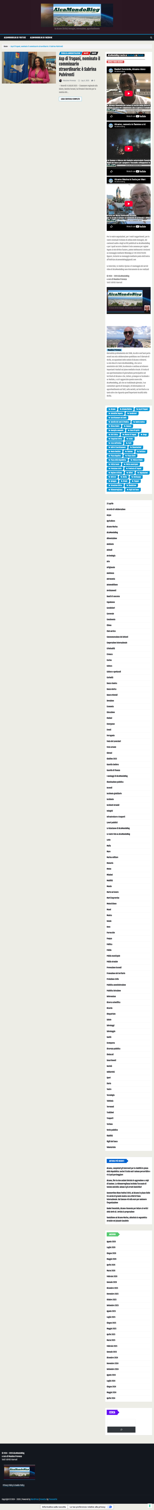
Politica (109, 944)
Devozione (110, 701)
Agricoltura (111, 521)
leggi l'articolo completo (70, 99)
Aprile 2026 (111, 1265)
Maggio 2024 (111, 1392)
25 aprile (110, 503)
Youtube (141, 55)
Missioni (110, 875)
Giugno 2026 (111, 1253)
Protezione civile (116, 468)
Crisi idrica (114, 435)
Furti (129, 443)
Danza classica (112, 683)
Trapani (136, 481)
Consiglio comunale (117, 430)
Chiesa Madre (115, 426)
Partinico (142, 451)
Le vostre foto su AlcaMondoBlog (118, 834)
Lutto (108, 840)
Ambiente (110, 544)
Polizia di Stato (137, 460)
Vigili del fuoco (134, 490)
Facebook (130, 55)
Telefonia (110, 1101)
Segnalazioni (144, 473)
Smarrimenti (111, 1060)
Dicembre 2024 (112, 1357)
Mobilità (110, 880)
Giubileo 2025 (112, 759)
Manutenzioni (136, 447)
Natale (109, 921)
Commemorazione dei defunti (117, 637)
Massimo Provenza (69, 80)
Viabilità (110, 1135)
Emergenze (111, 724)
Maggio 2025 (111, 1328)
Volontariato (111, 1147)
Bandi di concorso (113, 596)
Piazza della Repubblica (118, 460)
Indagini (110, 811)
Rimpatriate (111, 1014)
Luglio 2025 (111, 1317)
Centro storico (140, 422)
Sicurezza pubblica (113, 1048)
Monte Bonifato (116, 451)
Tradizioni (110, 1112)
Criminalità (111, 648)
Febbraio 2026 (112, 1276)
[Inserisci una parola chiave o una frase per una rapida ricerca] (121, 1430)
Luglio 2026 (111, 1247)
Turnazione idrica (116, 485)
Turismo (110, 1124)
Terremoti (110, 1106)
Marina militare (112, 857)
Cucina (109, 660)
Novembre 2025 (113, 1294)
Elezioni (109, 718)
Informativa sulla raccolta (54, 1507)
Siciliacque (137, 477)
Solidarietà (111, 1072)
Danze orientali (112, 695)
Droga (145, 435)
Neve (108, 927)
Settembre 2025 (113, 1305)
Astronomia (111, 579)
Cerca (112, 1412)
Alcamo (113, 409)
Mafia (109, 846)
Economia (110, 706)
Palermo (130, 451)
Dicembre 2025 (112, 1288)
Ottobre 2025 (111, 1299)
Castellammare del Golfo (118, 418)
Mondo (109, 886)
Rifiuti (131, 473)
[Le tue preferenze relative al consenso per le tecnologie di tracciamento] (150, 1506)
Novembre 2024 (113, 1363)
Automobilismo (112, 584)
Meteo (109, 869)
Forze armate (111, 747)
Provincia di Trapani (134, 468)
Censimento (111, 619)
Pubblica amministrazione (116, 985)
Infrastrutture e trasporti (116, 817)
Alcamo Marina (127, 409)
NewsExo (43, 1499)
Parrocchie (111, 932)
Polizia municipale (132, 464)
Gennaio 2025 (112, 1352)
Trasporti (110, 1118)
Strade (125, 481)
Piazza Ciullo (131, 456)
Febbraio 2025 (112, 1346)
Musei (109, 909)
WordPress (35, 1499)
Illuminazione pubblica (115, 782)
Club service (111, 631)
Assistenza (110, 573)
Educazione (111, 712)
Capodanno (111, 602)
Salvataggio (111, 1031)
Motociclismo (111, 903)
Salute (109, 1019)
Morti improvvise (113, 898)
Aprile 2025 (111, 1334)
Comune (128, 426)
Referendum (111, 996)
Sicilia (125, 477)
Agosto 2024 (111, 1375)
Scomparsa (111, 1043)
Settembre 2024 (113, 1369)
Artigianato (111, 567)
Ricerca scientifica (113, 1002)
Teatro (109, 1089)
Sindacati (110, 1054)
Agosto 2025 (111, 1311)
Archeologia (111, 555)
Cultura (109, 666)
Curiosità (110, 677)
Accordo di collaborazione (116, 509)
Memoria (110, 863)
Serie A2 (113, 477)
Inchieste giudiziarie (114, 793)
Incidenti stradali (113, 805)
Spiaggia (113, 481)
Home (6, 46)
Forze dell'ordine (116, 443)
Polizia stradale (112, 961)
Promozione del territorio (116, 973)
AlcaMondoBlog (112, 532)
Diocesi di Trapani (130, 435)
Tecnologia (111, 1095)
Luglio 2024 (111, 1381)
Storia (109, 1083)
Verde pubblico (112, 1130)
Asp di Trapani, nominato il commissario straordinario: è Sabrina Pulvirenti (37, 46)
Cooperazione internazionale (117, 643)
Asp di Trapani (143, 409)
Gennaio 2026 (112, 1282)
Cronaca (110, 654)
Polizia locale (115, 464)
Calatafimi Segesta (117, 413)
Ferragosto (111, 735)
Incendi (109, 788)
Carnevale (110, 613)
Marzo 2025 (111, 1340)
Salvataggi (110, 1025)
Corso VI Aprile (134, 430)
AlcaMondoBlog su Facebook (41, 37)
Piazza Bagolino (116, 456)
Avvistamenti (111, 590)
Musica (109, 915)
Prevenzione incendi (114, 967)
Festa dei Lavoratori (114, 741)
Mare (108, 851)
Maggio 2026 (111, 1259)
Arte (108, 561)
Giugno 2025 (111, 1323)
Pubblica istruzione (114, 990)
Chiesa (109, 625)
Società (109, 1066)
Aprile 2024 (111, 1398)
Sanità (109, 1037)
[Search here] (151, 37)
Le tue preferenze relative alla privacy (87, 1507)
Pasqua (109, 938)
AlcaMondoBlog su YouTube (15, 37)
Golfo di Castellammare (118, 447)
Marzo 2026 (111, 1270)
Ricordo (109, 1008)
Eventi (109, 730)
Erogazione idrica (116, 439)
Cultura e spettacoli (114, 672)
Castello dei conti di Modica (120, 422)
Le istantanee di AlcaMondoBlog (118, 828)
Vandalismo (132, 485)
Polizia (109, 950)
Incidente (110, 799)
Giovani (109, 753)
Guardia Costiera (113, 764)
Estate (131, 439)
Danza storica (111, 689)
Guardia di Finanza (113, 770)
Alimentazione (112, 538)
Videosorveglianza (116, 490)
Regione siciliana (116, 473)
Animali (109, 550)
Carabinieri (133, 413)
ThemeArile (53, 1499)
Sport (109, 1077)
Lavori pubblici (112, 822)
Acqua (109, 515)
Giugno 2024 (111, 1386)
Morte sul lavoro (113, 892)
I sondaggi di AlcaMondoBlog (117, 776)
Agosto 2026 (111, 1241)
